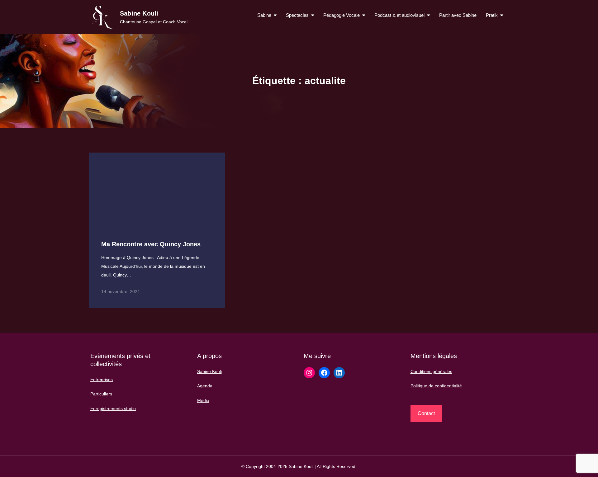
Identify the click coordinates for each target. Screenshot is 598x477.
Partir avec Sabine (458, 15)
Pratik (492, 15)
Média (203, 400)
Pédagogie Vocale (341, 15)
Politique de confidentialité (436, 385)
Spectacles (297, 15)
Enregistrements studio (113, 408)
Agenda (204, 385)
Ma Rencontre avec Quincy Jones (151, 244)
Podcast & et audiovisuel (399, 15)
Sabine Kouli (139, 13)
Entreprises (101, 379)
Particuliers (101, 393)
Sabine (264, 15)
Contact (426, 413)
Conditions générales (431, 371)
